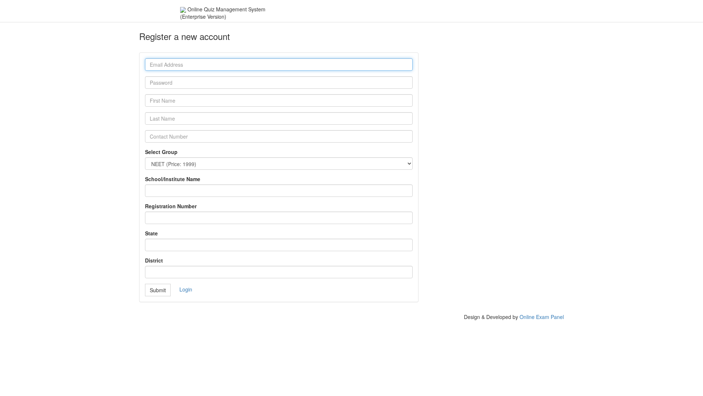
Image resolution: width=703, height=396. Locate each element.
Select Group (161, 151)
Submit (158, 290)
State (151, 233)
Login (185, 289)
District (154, 260)
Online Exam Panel (542, 316)
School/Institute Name (172, 179)
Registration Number (171, 206)
